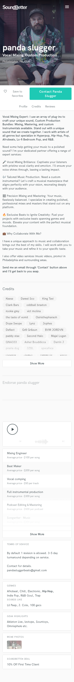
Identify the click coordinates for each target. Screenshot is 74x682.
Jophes (47, 323)
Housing (11, 354)
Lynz (32, 323)
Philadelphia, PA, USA (16, 61)
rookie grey (12, 311)
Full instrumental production (25, 492)
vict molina (34, 311)
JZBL (30, 348)
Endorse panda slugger (20, 382)
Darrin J (59, 342)
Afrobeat (12, 591)
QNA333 (11, 342)
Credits (36, 106)
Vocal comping (16, 479)
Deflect (10, 330)
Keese (9, 298)
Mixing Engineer (17, 453)
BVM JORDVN (54, 330)
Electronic (34, 591)
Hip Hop (47, 591)
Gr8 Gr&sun (29, 330)
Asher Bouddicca (35, 342)
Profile (23, 106)
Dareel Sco (27, 298)
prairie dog (12, 348)
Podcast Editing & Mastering (24, 505)
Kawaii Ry (46, 354)
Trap (37, 595)
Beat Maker (14, 466)
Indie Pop (13, 595)
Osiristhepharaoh (46, 317)
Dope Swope (14, 323)
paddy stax (12, 336)
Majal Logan (58, 336)
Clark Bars (12, 305)
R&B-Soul (27, 595)
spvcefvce (47, 348)
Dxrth (63, 354)
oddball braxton (37, 305)
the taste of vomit (17, 317)
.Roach (28, 354)
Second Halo (35, 336)
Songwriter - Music (18, 518)
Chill (23, 591)
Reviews (50, 106)
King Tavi (47, 298)
